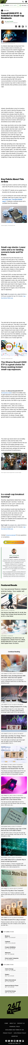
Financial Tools (14, 1026)
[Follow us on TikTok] (20, 1041)
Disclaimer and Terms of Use (14, 1029)
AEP (6, 987)
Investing (6, 10)
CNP (6, 992)
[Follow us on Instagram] (17, 1041)
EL (5, 959)
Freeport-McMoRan (10, 947)
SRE (6, 975)
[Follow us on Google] (26, 26)
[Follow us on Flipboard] (23, 26)
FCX (6, 948)
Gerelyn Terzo (4, 610)
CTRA (6, 970)
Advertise (14, 1036)
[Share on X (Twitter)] (19, 26)
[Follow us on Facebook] (6, 1041)
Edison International (10, 980)
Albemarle (7, 952)
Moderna (7, 936)
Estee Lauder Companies (11, 958)
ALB (6, 954)
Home (6, 1023)
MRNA (6, 937)
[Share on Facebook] (16, 26)
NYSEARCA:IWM (6, 392)
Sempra (7, 974)
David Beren (3, 635)
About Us (13, 1023)
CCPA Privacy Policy (20, 1033)
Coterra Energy (9, 969)
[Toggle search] (23, 1)
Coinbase (7, 941)
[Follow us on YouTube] (14, 1041)
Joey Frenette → (14, 557)
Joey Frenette (10, 21)
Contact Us (21, 1023)
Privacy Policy (7, 1033)
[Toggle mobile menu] (26, 1)
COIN (6, 943)
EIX (5, 981)
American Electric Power (11, 985)
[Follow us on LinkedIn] (12, 1041)
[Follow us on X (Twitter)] (9, 1041)
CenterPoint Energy (10, 991)
